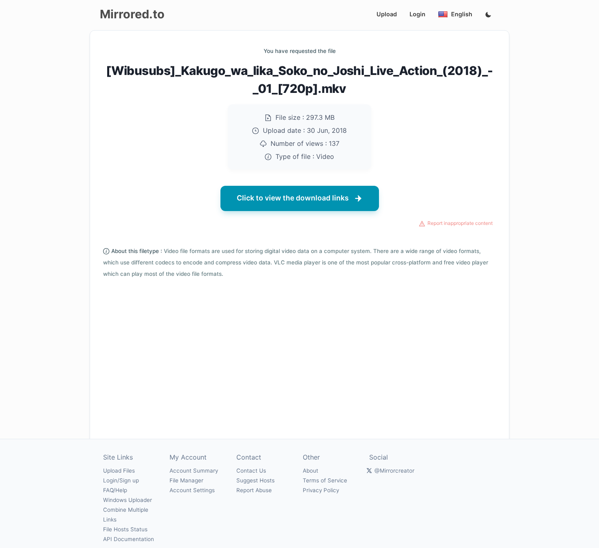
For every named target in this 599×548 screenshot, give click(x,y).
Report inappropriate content (460, 223)
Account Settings (192, 490)
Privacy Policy (321, 490)
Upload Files (119, 470)
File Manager (186, 480)
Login (417, 14)
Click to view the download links (293, 198)
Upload (387, 14)
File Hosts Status (125, 529)
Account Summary (194, 470)
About (310, 470)
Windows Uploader (127, 500)
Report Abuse (254, 490)
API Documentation (128, 539)
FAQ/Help (115, 490)
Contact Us (251, 470)
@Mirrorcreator (394, 470)
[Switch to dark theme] (488, 15)
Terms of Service (325, 480)
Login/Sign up (121, 480)
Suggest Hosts (255, 480)
